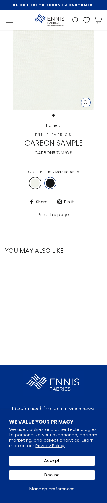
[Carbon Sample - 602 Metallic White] (15, 322)
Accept (52, 460)
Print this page (53, 214)
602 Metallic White (35, 183)
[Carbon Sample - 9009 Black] (22, 322)
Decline (52, 475)
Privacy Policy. (50, 445)
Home (52, 125)
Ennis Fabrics (53, 135)
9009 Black (50, 183)
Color (53, 172)
